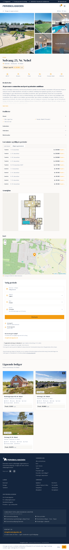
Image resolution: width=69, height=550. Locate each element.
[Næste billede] (31, 382)
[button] (34, 255)
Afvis (58, 547)
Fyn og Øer (55, 485)
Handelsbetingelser (8, 502)
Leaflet (55, 273)
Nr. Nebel (20, 63)
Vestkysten (14, 63)
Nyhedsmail (63, 1)
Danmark (7, 63)
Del (60, 11)
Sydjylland (38, 487)
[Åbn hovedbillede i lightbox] (17, 33)
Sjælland (38, 483)
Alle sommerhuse (40, 461)
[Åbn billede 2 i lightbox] (43, 23)
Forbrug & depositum (42, 475)
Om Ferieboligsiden (8, 497)
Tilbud (37, 468)
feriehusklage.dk (31, 353)
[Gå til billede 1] (18, 392)
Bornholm (54, 483)
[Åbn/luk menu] (64, 6)
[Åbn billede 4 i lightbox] (43, 44)
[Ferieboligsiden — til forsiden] (14, 459)
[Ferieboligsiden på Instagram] (14, 471)
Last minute (7, 146)
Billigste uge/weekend (18, 146)
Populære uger (40, 470)
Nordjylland (55, 490)
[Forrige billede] (4, 382)
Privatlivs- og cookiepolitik (10, 504)
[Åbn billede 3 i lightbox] (60, 23)
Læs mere (5, 106)
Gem (65, 11)
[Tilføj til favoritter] (31, 391)
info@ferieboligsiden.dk (11, 338)
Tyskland (5, 487)
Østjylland (38, 490)
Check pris (34, 317)
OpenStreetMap (62, 273)
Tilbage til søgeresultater (11, 11)
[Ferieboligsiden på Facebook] (10, 471)
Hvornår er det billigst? (42, 473)
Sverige (5, 485)
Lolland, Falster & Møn (42, 485)
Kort (37, 463)
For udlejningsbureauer (9, 500)
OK (64, 547)
